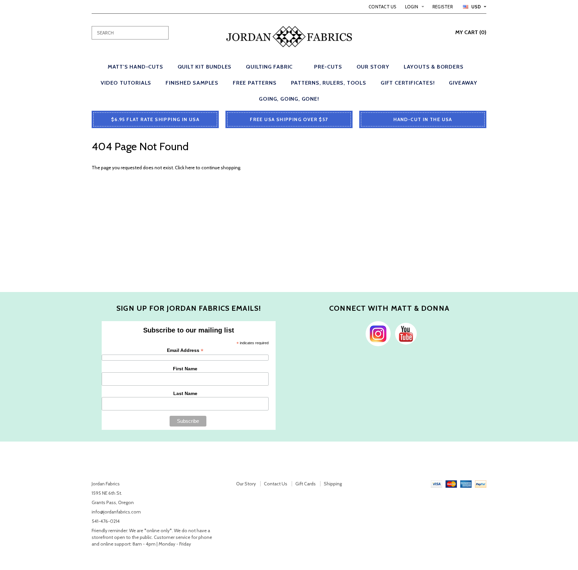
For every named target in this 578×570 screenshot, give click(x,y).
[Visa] (436, 484)
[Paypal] (480, 484)
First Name (185, 368)
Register (442, 6)
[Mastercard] (451, 484)
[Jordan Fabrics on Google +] (404, 333)
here (190, 168)
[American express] (466, 484)
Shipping (333, 484)
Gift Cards (305, 484)
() (470, 32)
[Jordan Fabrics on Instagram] (376, 333)
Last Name (185, 393)
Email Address (185, 350)
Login (411, 6)
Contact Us (383, 6)
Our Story (246, 484)
